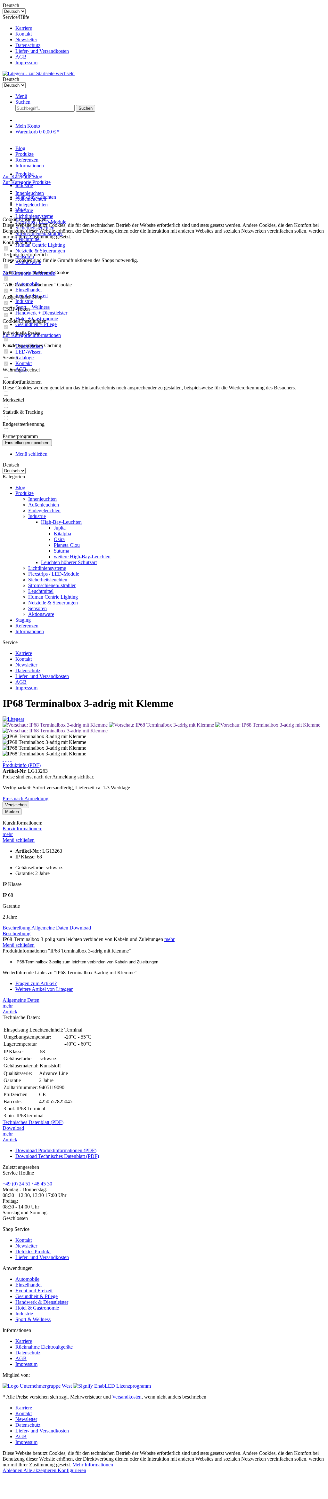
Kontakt (23, 33)
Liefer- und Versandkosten (42, 51)
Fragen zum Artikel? (36, 983)
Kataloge (24, 357)
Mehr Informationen (92, 1464)
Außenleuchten (43, 504)
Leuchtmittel (40, 591)
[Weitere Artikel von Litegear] (13, 719)
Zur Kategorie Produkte (27, 182)
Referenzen (26, 625)
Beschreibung (16, 927)
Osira (59, 539)
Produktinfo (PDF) (22, 765)
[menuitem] (170, 28)
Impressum (26, 62)
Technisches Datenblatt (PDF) (33, 1122)
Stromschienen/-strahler (52, 585)
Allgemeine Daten (49, 927)
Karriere (23, 28)
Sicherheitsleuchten (47, 579)
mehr (8, 834)
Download (80, 927)
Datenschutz (27, 45)
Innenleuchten (29, 193)
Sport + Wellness (32, 307)
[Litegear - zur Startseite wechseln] (39, 73)
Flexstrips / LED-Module (53, 574)
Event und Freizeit (34, 1290)
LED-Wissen (28, 352)
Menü (21, 96)
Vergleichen (16, 804)
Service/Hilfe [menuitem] (36, 39)
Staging (23, 620)
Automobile (27, 1279)
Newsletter (26, 39)
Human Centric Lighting (40, 245)
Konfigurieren (72, 1470)
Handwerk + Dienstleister (41, 312)
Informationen (29, 631)
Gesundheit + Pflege (36, 324)
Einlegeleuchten (31, 204)
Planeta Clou (67, 545)
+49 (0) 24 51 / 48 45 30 (27, 1183)
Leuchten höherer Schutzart (69, 562)
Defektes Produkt (33, 1251)
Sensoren (37, 608)
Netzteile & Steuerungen (40, 250)
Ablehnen (13, 1470)
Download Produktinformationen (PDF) (55, 1150)
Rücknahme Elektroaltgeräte (44, 1347)
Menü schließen (31, 454)
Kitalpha (62, 533)
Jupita (60, 527)
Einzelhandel (28, 289)
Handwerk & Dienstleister (41, 1302)
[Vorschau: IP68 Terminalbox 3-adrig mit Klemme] (56, 725)
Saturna (61, 551)
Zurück (10, 1011)
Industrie (24, 301)
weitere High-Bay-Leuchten (82, 556)
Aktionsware (41, 614)
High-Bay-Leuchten (61, 522)
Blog (20, 487)
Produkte (24, 493)
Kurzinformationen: (22, 828)
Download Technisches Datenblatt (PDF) (57, 1156)
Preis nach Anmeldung (25, 798)
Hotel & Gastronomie (37, 1308)
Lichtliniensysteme (34, 216)
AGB (21, 57)
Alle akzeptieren (40, 1470)
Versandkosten (127, 1396)
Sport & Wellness (33, 1319)
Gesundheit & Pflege (36, 1296)
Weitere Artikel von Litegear (44, 989)
